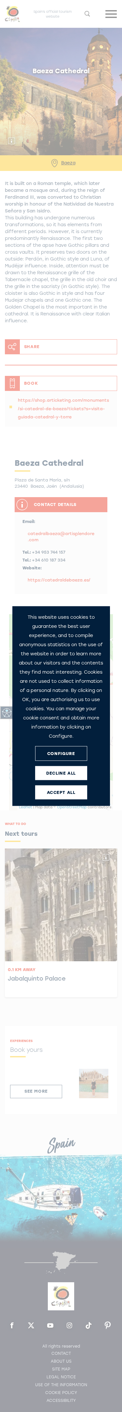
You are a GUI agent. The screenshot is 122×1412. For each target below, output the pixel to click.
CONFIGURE (61, 753)
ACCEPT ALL (61, 792)
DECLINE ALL (61, 772)
